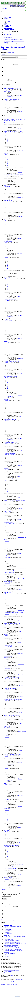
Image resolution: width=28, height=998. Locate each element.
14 (7, 165)
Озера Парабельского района (11, 442)
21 (7, 287)
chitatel (19, 497)
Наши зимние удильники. (10, 419)
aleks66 (6, 154)
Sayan (19, 416)
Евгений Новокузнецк (10, 868)
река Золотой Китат (9, 556)
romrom (7, 362)
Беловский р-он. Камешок (10, 666)
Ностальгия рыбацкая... (10, 453)
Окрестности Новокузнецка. (11, 766)
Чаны (5, 219)
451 (7, 268)
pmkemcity (6, 469)
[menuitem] (5, 15)
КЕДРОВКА (7, 808)
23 (7, 289)
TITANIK (20, 150)
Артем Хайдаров (22, 731)
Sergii (9, 52)
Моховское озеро (8, 581)
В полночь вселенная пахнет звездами (13, 612)
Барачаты (6, 468)
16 (7, 816)
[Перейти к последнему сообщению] (13, 96)
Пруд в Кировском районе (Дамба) (12, 754)
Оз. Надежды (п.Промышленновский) (13, 174)
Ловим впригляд (8, 656)
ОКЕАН (7, 810)
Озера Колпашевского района (11, 361)
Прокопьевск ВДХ (8, 645)
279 (7, 138)
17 (7, 818)
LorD (19, 476)
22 (7, 288)
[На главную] (13, 4)
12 (7, 162)
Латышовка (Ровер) (9, 522)
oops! (13, 52)
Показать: (4, 893)
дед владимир (8, 320)
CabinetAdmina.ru (19, 979)
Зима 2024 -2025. (8, 592)
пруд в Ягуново (8, 241)
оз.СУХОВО (7, 830)
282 (7, 142)
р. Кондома (6, 735)
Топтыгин (7, 400)
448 (7, 264)
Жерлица (6, 399)
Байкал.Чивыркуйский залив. (11, 866)
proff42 (6, 768)
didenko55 (7, 846)
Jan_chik (7, 541)
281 (7, 141)
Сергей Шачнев (9, 132)
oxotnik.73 (7, 583)
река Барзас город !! (9, 570)
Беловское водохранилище (10, 376)
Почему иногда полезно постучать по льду (14, 500)
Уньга (5, 539)
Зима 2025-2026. (8, 200)
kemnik (6, 377)
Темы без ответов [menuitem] (8, 34)
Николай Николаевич (10, 278)
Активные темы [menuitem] (8, 37)
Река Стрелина (7, 511)
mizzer (19, 182)
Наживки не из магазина (10, 797)
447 (7, 262)
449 (7, 265)
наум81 (6, 176)
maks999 (7, 700)
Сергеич (7, 257)
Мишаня (20, 111)
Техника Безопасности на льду (11, 99)
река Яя (5, 341)
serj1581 (20, 296)
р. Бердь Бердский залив (10, 688)
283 (7, 143)
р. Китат (6, 319)
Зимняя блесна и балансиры (11, 478)
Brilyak (19, 642)
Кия (5, 783)
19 (7, 284)
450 (7, 266)
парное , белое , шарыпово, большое (13, 131)
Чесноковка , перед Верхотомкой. (12, 623)
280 (7, 139)
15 (7, 815)
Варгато (6, 634)
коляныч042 (21, 216)
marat (19, 172)
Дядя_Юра (7, 557)
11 (7, 161)
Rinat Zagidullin (8, 646)
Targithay (7, 716)
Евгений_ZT (8, 201)
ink (5, 220)
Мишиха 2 (6, 185)
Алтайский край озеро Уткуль (11, 677)
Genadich (20, 610)
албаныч (20, 712)
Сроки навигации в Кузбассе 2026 (12, 88)
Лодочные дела (7, 91)
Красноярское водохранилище (11, 845)
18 (7, 819)
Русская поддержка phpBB (7, 981)
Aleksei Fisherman (9, 523)
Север (6, 242)
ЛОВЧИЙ (7, 187)
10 (7, 159)
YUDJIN (7, 342)
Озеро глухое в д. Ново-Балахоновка (13, 699)
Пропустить (4, 8)
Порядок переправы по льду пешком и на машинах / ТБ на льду (14, 120)
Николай (20, 620)
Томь (5, 255)
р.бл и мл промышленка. (10, 299)
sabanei (19, 238)
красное (6, 153)
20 (7, 285)
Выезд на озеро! (8, 877)
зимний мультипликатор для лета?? (13, 715)
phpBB (12, 975)
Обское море (7, 277)
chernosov (20, 664)
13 (7, 164)
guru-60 (7, 879)
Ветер (19, 827)
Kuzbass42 (20, 653)
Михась (7, 300)
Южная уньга (7, 726)
